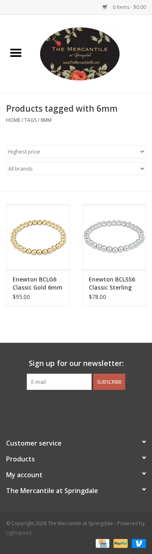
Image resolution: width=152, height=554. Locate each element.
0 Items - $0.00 (128, 7)
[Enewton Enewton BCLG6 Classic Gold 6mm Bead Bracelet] (38, 237)
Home (13, 120)
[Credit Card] (102, 542)
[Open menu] (16, 52)
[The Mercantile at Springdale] (92, 53)
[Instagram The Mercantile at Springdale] (90, 406)
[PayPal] (120, 542)
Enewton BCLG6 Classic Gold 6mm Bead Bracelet (37, 283)
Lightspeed (19, 532)
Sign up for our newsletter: (76, 363)
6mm (46, 120)
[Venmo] (137, 542)
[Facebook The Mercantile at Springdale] (61, 406)
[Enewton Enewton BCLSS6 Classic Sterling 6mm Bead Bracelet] (114, 237)
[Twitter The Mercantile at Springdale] (76, 406)
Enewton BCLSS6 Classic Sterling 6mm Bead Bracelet (112, 283)
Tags (30, 120)
